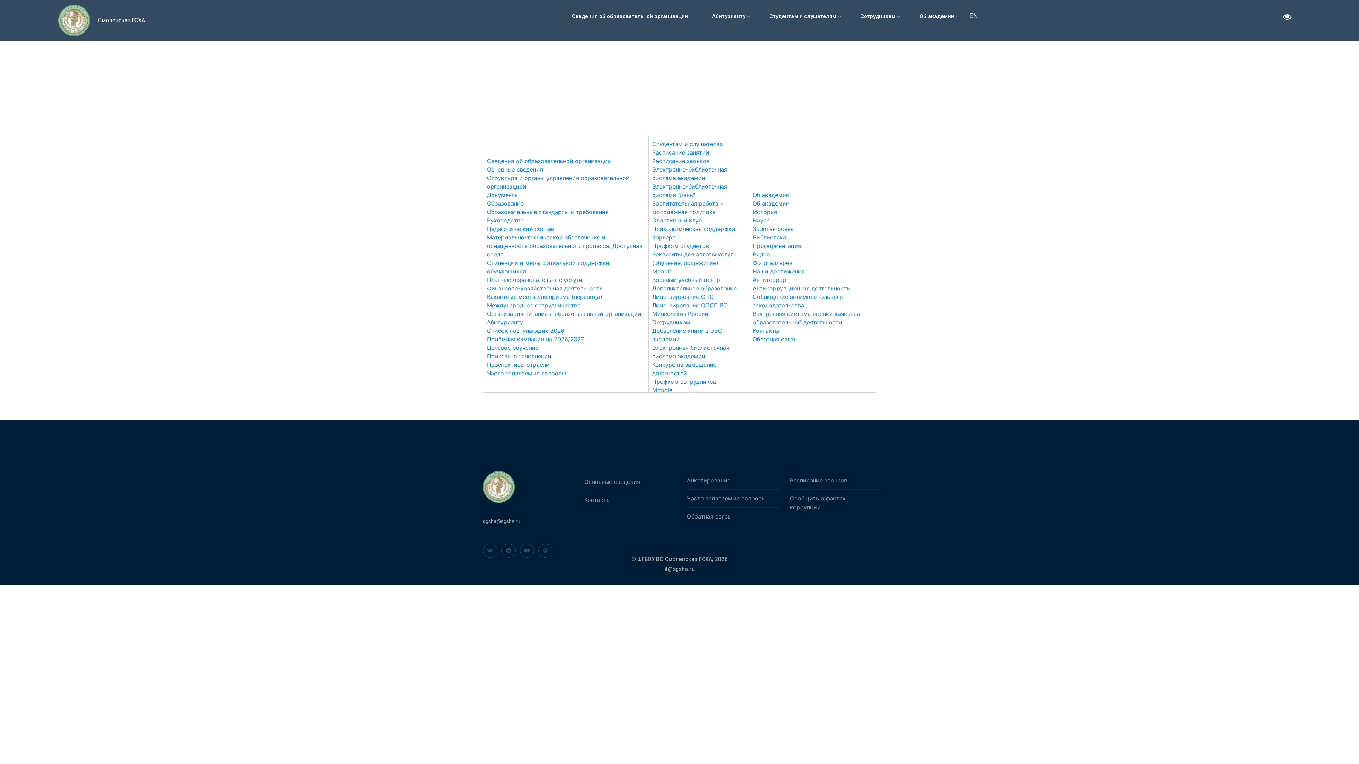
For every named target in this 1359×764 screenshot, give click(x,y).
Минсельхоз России (680, 313)
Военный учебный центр (686, 279)
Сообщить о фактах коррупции (818, 503)
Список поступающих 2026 (525, 330)
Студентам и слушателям (803, 16)
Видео (761, 254)
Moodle (662, 271)
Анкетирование (708, 480)
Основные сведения (515, 169)
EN (973, 15)
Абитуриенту (729, 16)
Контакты (766, 330)
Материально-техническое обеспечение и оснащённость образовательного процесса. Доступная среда (564, 246)
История (765, 211)
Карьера (664, 237)
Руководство (505, 220)
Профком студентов (680, 245)
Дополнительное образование (694, 288)
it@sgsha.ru (680, 569)
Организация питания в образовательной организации (564, 313)
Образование (505, 203)
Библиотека (769, 237)
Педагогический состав (520, 228)
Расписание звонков (681, 160)
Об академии (937, 16)
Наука (761, 220)
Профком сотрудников (684, 381)
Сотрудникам (878, 16)
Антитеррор (769, 279)
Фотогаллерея (772, 262)
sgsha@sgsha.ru (501, 521)
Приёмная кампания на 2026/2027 (535, 339)
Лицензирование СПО (683, 296)
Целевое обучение (513, 347)
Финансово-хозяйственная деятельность (545, 288)
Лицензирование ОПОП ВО (690, 305)
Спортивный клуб (677, 220)
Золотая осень (773, 228)
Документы (503, 194)
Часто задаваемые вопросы (526, 373)
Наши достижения (779, 271)
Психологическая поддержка (693, 228)
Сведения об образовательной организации (630, 16)
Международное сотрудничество (534, 305)
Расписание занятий (680, 152)
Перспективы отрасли (518, 364)
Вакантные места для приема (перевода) (544, 296)
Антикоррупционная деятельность (801, 288)
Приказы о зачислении (519, 356)
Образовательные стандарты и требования (548, 211)
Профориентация (777, 245)
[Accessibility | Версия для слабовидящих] (1287, 17)
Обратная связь (775, 339)
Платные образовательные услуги (535, 279)
